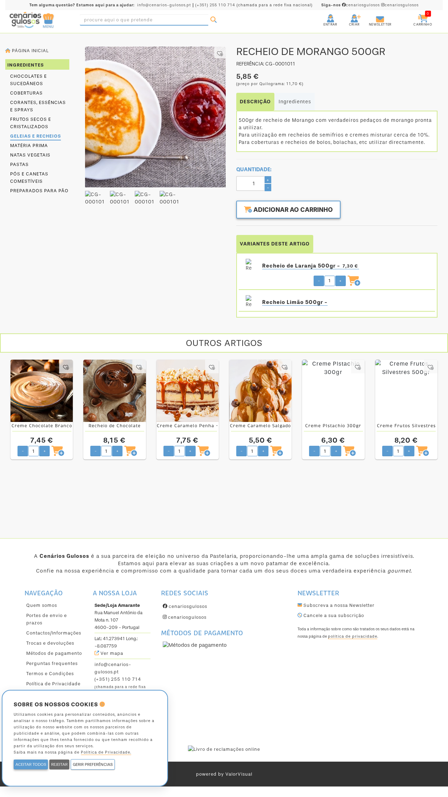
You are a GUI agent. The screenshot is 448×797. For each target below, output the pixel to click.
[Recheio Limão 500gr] (248, 302)
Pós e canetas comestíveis (29, 177)
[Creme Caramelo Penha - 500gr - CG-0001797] (187, 391)
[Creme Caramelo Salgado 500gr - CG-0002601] (260, 391)
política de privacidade (352, 636)
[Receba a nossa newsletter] (373, 16)
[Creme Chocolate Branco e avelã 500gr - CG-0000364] (41, 391)
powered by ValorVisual (224, 774)
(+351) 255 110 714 (215, 5)
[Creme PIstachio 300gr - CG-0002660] (333, 391)
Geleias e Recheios (35, 136)
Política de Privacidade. (106, 752)
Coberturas (26, 93)
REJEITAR (59, 764)
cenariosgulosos (351, 5)
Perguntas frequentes (52, 663)
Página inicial (29, 50)
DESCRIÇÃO (255, 102)
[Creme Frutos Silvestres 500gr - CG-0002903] (406, 391)
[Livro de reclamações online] (224, 748)
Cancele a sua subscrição (333, 615)
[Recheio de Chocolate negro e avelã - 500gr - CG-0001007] (114, 391)
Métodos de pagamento (54, 653)
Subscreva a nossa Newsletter (338, 605)
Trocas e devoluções (50, 643)
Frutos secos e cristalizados (30, 123)
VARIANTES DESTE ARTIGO (275, 244)
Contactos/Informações (53, 633)
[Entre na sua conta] (324, 16)
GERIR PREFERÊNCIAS (93, 764)
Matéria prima (29, 145)
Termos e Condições (50, 673)
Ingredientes (295, 102)
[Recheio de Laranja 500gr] (248, 266)
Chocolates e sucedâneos (28, 80)
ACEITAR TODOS (30, 764)
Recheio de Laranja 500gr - (310, 266)
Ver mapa (111, 653)
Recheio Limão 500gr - (295, 302)
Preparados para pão (39, 190)
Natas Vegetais (30, 155)
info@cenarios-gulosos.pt (164, 5)
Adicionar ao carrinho (292, 210)
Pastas (19, 164)
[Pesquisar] (213, 20)
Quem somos (41, 605)
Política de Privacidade (53, 683)
